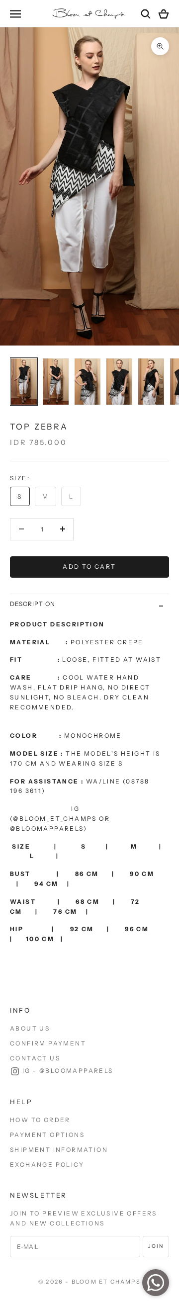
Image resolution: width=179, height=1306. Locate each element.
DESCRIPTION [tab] (32, 604)
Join (156, 1246)
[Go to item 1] (24, 381)
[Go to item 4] (119, 381)
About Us (30, 1028)
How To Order (40, 1120)
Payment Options (47, 1134)
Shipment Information (59, 1149)
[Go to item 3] (87, 381)
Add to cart (89, 566)
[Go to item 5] (151, 381)
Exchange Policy (47, 1164)
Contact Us (35, 1058)
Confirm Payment (48, 1043)
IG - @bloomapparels (67, 1070)
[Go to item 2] (56, 381)
